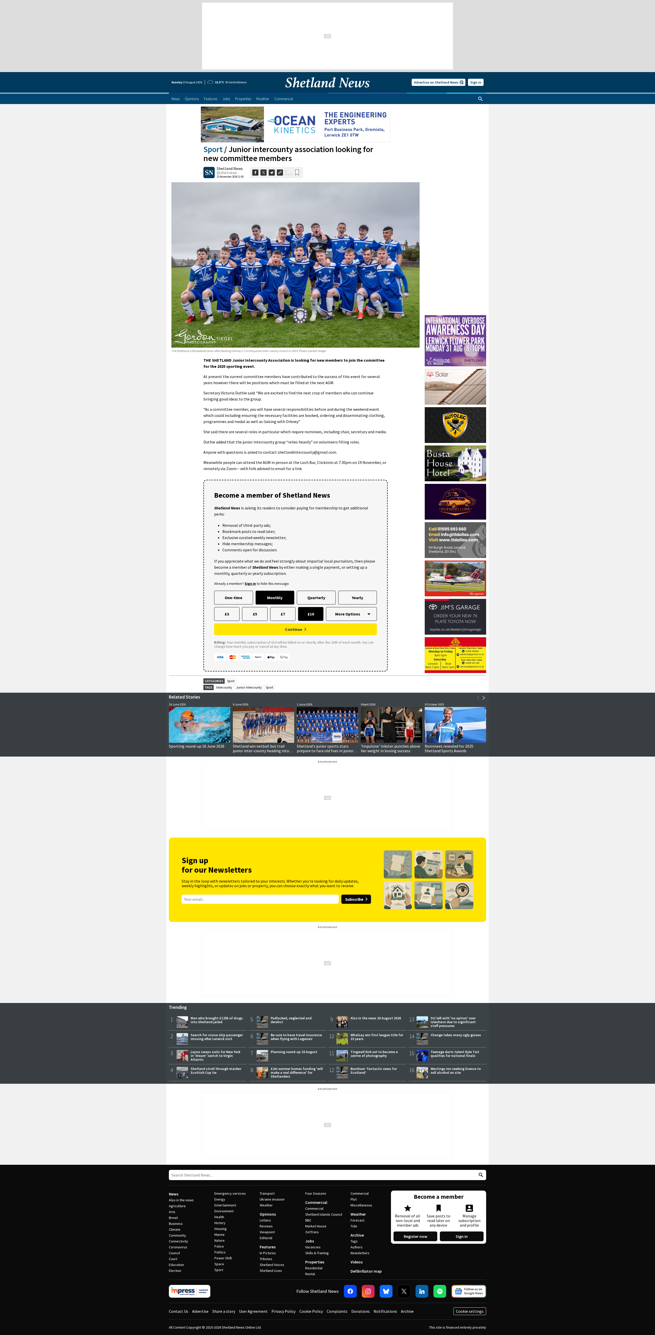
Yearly (357, 597)
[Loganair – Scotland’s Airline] (455, 578)
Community (177, 1235)
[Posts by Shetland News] (209, 172)
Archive (357, 1235)
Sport (213, 149)
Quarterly (316, 597)
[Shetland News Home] (327, 91)
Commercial (316, 1202)
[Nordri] (455, 387)
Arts (172, 1212)
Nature (219, 1240)
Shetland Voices (272, 1264)
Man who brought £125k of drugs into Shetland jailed (217, 1020)
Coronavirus (178, 1247)
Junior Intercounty (249, 687)
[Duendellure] (455, 502)
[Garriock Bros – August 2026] (455, 655)
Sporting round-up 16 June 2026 (196, 746)
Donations (360, 1311)
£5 (255, 614)
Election (175, 1270)
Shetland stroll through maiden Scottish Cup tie (216, 1070)
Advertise (200, 1311)
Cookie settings (470, 1311)
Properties (314, 1261)
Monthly (274, 597)
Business (176, 1223)
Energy (219, 1199)
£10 (311, 614)
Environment (224, 1211)
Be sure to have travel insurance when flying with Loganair (296, 1037)
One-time (233, 597)
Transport (267, 1193)
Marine (219, 1234)
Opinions (268, 1214)
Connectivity (178, 1241)
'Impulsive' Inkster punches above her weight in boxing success (390, 748)
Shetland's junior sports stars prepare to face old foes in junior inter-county (325, 751)
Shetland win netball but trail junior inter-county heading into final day (261, 751)
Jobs (309, 1240)
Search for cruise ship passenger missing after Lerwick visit (217, 1037)
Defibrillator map (366, 1271)
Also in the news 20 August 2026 (376, 1018)
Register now (415, 1236)
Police (219, 1246)
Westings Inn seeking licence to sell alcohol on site (456, 1070)
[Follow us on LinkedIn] (422, 1291)
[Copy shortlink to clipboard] (280, 172)
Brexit (173, 1217)
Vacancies (313, 1247)
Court (173, 1259)
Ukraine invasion (272, 1199)
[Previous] (478, 697)
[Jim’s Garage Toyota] (455, 617)
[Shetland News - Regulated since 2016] (189, 1291)
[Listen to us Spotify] (439, 1291)
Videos (357, 1261)
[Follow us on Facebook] (350, 1291)
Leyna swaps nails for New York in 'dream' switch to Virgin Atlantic (215, 1055)
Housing (220, 1228)
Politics (220, 1252)
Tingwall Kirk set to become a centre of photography (374, 1053)
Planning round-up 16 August (294, 1051)
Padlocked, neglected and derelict (291, 1020)
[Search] (480, 99)
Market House (315, 1226)
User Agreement (253, 1311)
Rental (310, 1274)
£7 (283, 614)
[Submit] (480, 1175)
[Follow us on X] (404, 1291)
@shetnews (227, 172)
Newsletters (360, 1253)
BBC (308, 1220)
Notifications (385, 1311)
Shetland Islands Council (323, 1214)
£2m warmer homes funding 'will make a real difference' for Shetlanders (297, 1072)
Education (176, 1264)
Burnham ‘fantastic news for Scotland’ (374, 1070)
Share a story (223, 1311)
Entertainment (225, 1205)
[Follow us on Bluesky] (386, 1291)
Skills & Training (317, 1253)
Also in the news (181, 1200)
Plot (354, 1199)
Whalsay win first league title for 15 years (377, 1037)
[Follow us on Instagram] (368, 1291)
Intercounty (224, 687)
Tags (354, 1241)
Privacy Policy (283, 1311)
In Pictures (268, 1253)
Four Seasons (315, 1193)
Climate (174, 1229)
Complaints (337, 1311)
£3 (227, 614)
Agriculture (177, 1206)
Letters (265, 1220)
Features (268, 1246)
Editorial (266, 1238)
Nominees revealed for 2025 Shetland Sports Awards (449, 748)
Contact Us (178, 1311)
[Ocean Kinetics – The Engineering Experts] (295, 124)
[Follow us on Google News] (468, 1291)
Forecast (357, 1220)
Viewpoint (267, 1232)
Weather (266, 1205)
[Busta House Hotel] (455, 463)
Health (219, 1217)
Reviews (266, 1226)
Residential (313, 1268)
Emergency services (230, 1193)
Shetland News (230, 168)
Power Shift (223, 1258)
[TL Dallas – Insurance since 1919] (455, 540)
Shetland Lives (271, 1270)
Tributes (266, 1259)
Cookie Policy (311, 1311)
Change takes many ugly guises (456, 1035)
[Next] (483, 697)
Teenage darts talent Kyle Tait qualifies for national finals (455, 1053)
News (173, 1193)
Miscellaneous (361, 1205)
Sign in (475, 82)
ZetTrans (312, 1232)
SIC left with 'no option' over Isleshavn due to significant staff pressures (453, 1022)
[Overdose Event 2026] (455, 317)
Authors (357, 1247)
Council (174, 1253)
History (219, 1222)
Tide (354, 1226)
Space (219, 1264)
